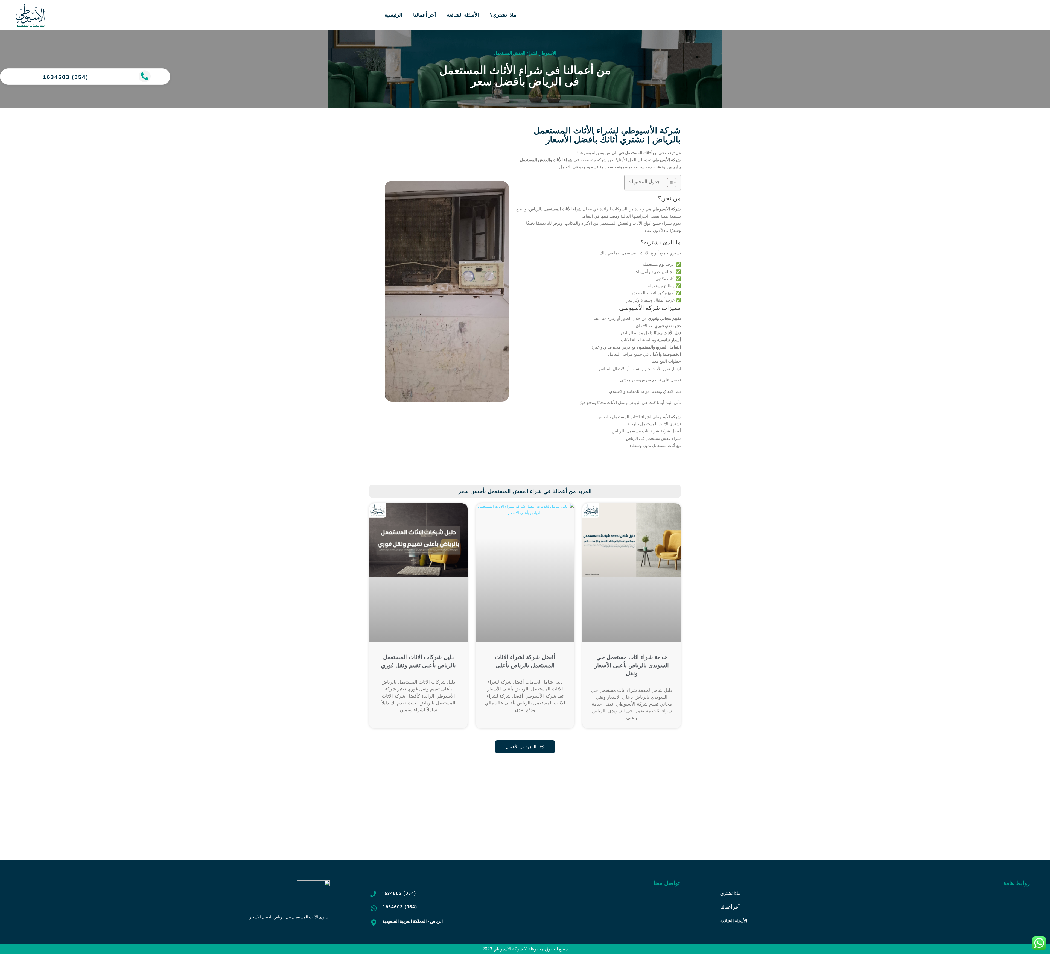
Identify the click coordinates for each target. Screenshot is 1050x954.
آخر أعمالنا (424, 15)
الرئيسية (393, 15)
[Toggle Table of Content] (669, 182)
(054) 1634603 (65, 77)
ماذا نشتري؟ (503, 15)
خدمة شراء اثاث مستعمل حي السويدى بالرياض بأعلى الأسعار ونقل (631, 665)
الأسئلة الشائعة (463, 15)
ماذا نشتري (730, 893)
